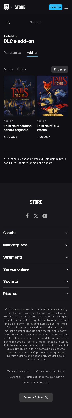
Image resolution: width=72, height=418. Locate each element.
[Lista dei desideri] (30, 80)
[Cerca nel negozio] (8, 22)
